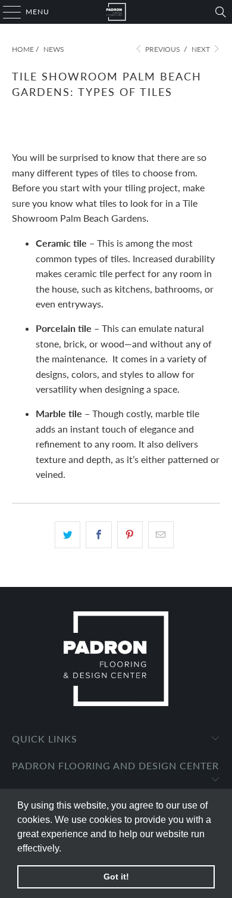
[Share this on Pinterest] (130, 535)
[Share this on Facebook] (98, 535)
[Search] (220, 12)
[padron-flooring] (116, 12)
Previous (161, 49)
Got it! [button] (116, 876)
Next (202, 49)
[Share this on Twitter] (67, 535)
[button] (65, 849)
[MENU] (6, 12)
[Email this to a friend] (161, 535)
